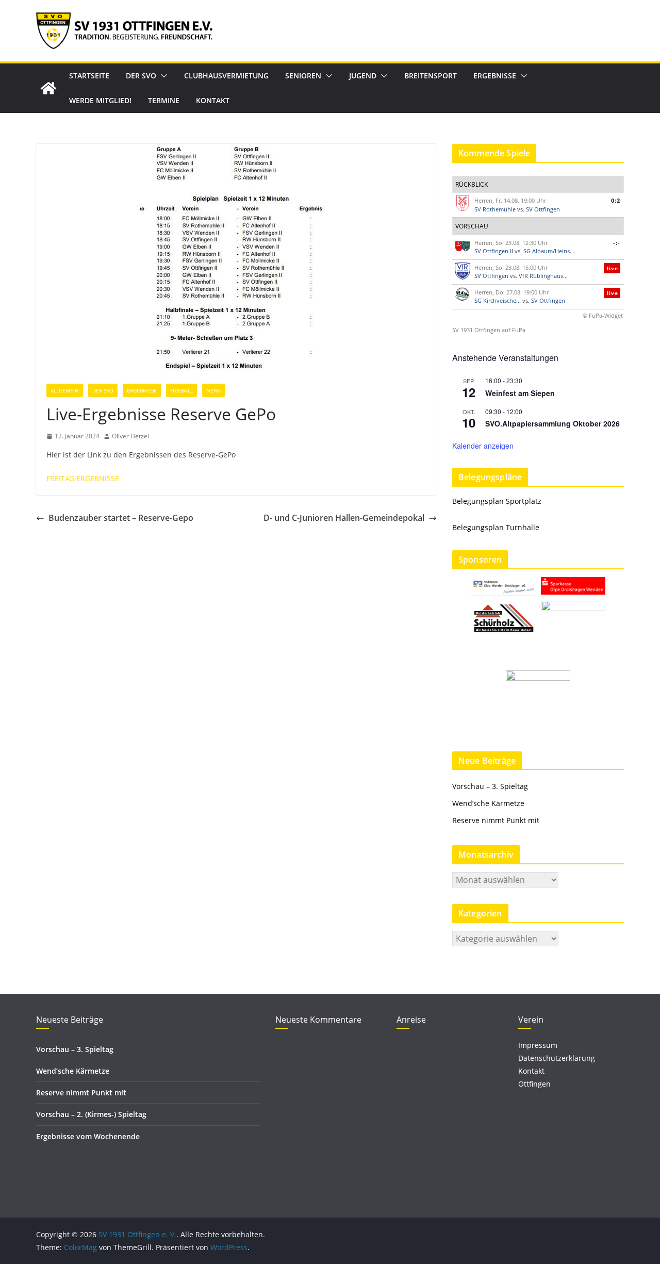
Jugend (362, 75)
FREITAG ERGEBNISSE (82, 478)
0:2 (615, 200)
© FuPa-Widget (603, 315)
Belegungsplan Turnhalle (495, 527)
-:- (616, 243)
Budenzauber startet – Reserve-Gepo (120, 517)
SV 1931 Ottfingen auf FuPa (488, 330)
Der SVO (141, 75)
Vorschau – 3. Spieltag (490, 786)
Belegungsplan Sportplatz (496, 501)
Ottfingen (534, 1084)
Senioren (303, 75)
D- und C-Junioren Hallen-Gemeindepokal (343, 517)
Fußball (181, 390)
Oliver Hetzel (130, 436)
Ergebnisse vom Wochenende (88, 1136)
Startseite (89, 75)
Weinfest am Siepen (520, 393)
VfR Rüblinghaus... (543, 276)
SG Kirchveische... (497, 300)
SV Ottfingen (543, 209)
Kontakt (212, 100)
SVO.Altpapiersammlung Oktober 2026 (552, 423)
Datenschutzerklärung (556, 1058)
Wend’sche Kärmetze (488, 803)
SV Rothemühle (495, 209)
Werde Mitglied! (100, 100)
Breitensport (430, 75)
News (213, 390)
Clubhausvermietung (226, 75)
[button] (162, 76)
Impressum (537, 1045)
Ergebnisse (494, 75)
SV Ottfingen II (493, 251)
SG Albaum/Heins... (548, 251)
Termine (163, 100)
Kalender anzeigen (483, 445)
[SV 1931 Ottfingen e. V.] (48, 88)
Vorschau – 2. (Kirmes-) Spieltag (91, 1114)
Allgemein (65, 390)
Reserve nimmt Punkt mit (495, 820)
